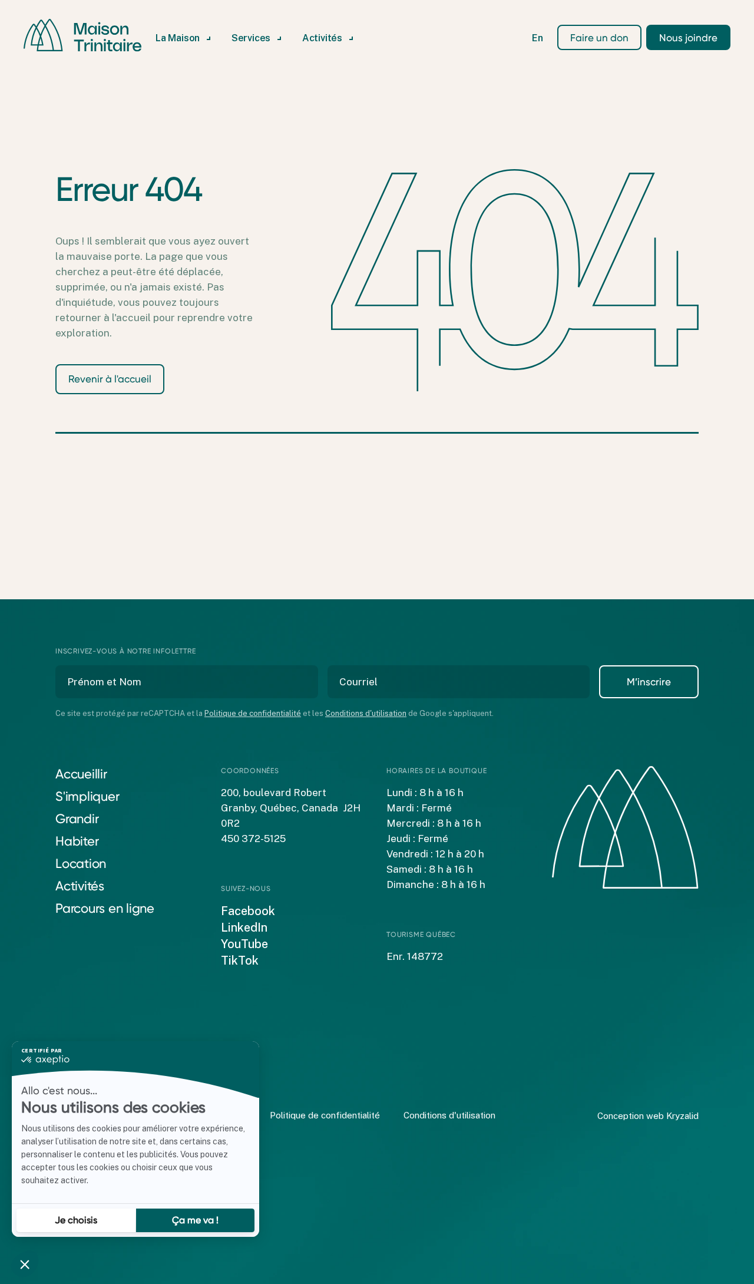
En (537, 38)
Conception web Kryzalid (648, 1116)
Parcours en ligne (104, 908)
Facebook (248, 911)
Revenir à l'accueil (109, 379)
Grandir (76, 818)
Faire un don (599, 38)
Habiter (76, 841)
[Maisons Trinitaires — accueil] (82, 35)
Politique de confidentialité (252, 713)
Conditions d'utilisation (365, 713)
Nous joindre (688, 38)
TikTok (240, 960)
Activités (79, 886)
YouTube (244, 944)
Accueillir (81, 774)
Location (80, 863)
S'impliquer (87, 796)
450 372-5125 (253, 838)
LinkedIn (244, 927)
